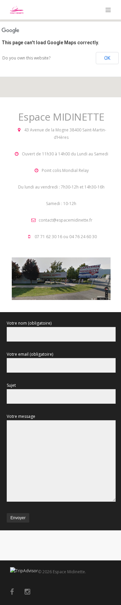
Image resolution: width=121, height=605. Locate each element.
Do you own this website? (26, 58)
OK (107, 58)
